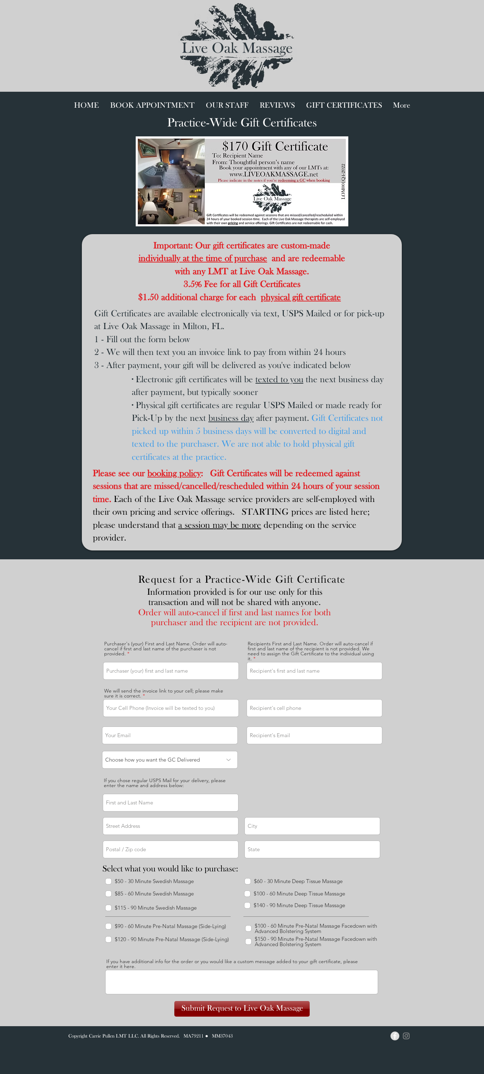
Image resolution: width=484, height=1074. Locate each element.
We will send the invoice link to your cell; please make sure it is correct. (163, 693)
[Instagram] (406, 1035)
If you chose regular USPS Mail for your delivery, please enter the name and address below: (165, 783)
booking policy (174, 474)
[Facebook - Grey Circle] (394, 1035)
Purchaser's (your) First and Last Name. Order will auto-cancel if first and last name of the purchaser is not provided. (165, 648)
